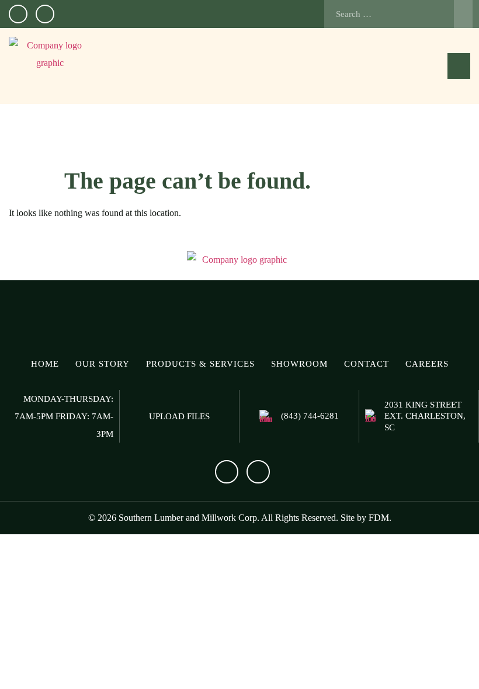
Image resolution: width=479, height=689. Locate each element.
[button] (458, 66)
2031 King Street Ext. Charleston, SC (425, 416)
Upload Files (179, 416)
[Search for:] (398, 14)
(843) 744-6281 (310, 415)
